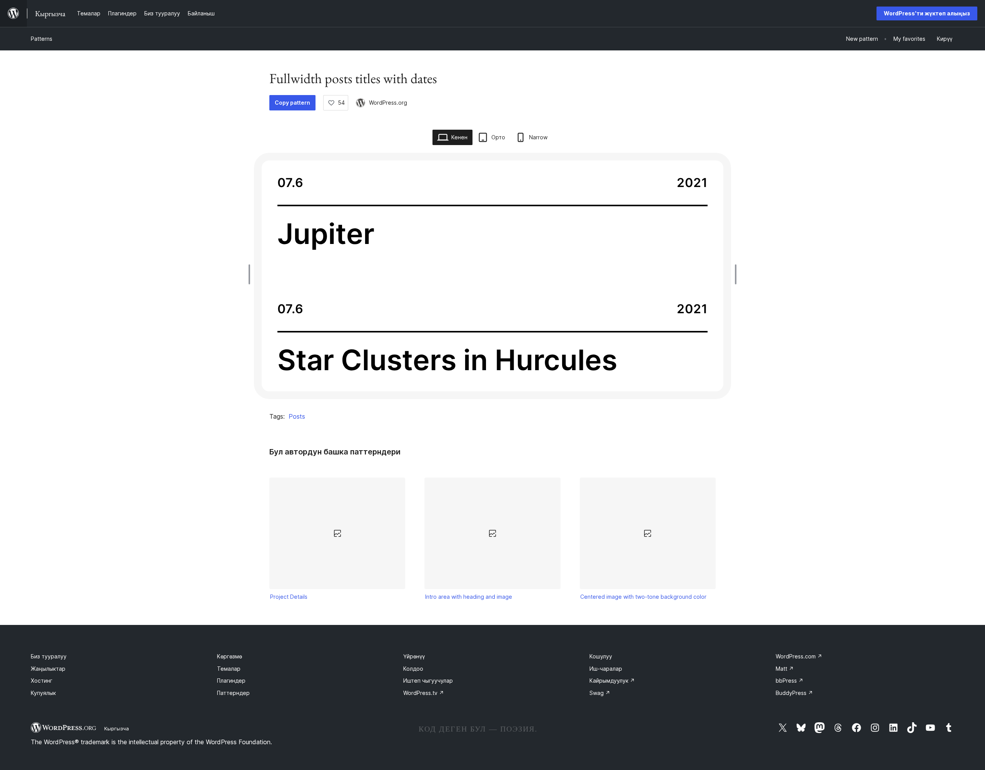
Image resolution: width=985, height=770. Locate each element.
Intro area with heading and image (468, 596)
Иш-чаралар (605, 668)
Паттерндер (233, 693)
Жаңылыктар (48, 668)
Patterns (41, 38)
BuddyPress (794, 693)
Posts (297, 416)
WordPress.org (388, 102)
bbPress (789, 680)
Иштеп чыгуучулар (428, 680)
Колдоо (413, 668)
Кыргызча (116, 728)
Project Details (288, 596)
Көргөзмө (229, 656)
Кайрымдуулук (612, 680)
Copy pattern (292, 102)
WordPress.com (799, 656)
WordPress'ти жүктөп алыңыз (927, 13)
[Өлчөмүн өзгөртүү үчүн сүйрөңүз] (251, 274)
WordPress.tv (423, 693)
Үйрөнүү (414, 656)
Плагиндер (231, 680)
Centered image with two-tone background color (643, 596)
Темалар (228, 668)
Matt (785, 668)
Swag (599, 693)
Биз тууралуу (49, 656)
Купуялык (43, 693)
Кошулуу (600, 656)
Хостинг (41, 680)
